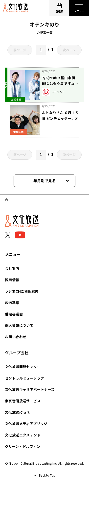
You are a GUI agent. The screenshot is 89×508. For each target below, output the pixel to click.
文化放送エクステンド (23, 434)
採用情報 (12, 279)
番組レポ (18, 132)
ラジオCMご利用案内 (22, 291)
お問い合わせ (15, 336)
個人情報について (19, 325)
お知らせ (16, 99)
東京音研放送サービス (23, 400)
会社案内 (12, 268)
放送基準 (12, 302)
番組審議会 (14, 313)
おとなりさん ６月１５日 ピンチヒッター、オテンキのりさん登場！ (60, 118)
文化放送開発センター (23, 366)
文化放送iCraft (17, 412)
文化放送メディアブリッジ (26, 423)
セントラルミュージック (24, 378)
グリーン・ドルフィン (22, 446)
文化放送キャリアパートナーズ (30, 389)
